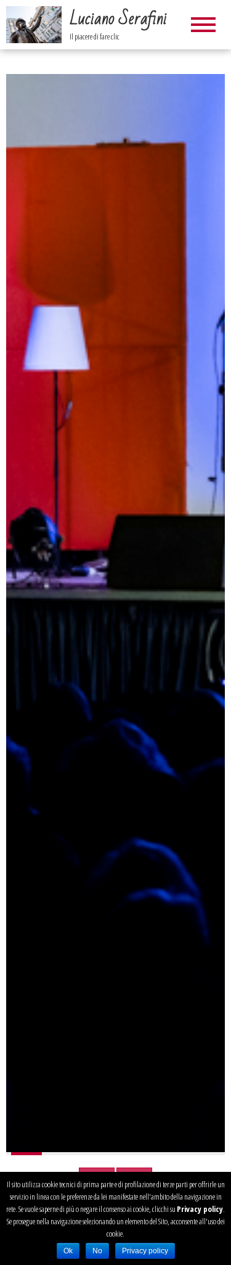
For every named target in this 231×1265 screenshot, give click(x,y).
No (97, 1250)
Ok (68, 1250)
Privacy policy (200, 1208)
